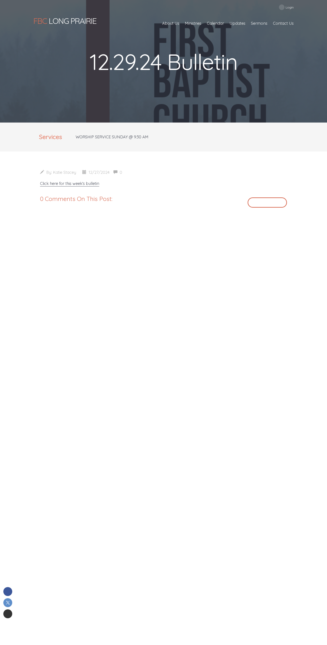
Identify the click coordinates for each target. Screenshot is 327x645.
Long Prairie (64, 21)
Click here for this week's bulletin (69, 183)
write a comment (267, 202)
